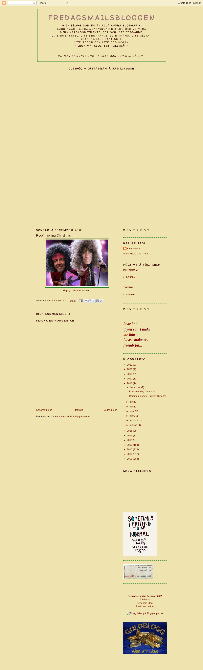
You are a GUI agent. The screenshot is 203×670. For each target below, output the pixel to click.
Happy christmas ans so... (77, 290)
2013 (130, 440)
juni (132, 401)
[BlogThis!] (90, 301)
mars (133, 415)
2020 (130, 369)
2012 (130, 445)
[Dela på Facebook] (97, 301)
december (135, 387)
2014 (130, 435)
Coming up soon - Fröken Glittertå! (147, 396)
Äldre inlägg (110, 410)
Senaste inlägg (44, 410)
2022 (130, 364)
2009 (130, 458)
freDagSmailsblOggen (101, 17)
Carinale (133, 248)
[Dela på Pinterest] (101, 301)
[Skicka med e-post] (86, 301)
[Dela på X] (94, 301)
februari (134, 420)
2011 (130, 449)
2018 (130, 374)
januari (134, 425)
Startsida (78, 410)
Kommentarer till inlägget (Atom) (72, 416)
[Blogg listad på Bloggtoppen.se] (145, 613)
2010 (130, 454)
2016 (130, 383)
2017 (130, 378)
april (132, 411)
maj (132, 406)
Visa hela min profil (137, 253)
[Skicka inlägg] (80, 300)
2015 (130, 430)
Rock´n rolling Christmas (142, 391)
